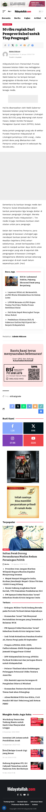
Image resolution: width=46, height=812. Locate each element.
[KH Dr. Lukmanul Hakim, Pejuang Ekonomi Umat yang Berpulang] (11, 281)
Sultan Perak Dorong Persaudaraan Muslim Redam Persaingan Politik (20, 556)
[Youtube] (33, 440)
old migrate (15, 396)
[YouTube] (24, 794)
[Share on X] (12, 45)
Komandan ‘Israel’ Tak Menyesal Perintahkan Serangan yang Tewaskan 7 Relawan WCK (23, 619)
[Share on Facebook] (8, 45)
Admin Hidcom (14, 51)
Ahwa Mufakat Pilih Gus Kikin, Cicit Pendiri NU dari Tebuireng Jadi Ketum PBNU (21, 700)
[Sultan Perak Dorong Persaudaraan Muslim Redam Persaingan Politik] (23, 538)
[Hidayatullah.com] (23, 11)
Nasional (7, 24)
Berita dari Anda (36, 721)
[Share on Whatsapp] (16, 45)
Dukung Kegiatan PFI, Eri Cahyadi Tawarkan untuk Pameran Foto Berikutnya (15, 766)
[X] (33, 428)
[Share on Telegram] (20, 45)
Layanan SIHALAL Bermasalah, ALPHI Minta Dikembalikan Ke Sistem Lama (22, 295)
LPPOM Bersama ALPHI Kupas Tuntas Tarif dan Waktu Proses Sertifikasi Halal (20, 305)
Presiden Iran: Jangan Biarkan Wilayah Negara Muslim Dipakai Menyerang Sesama (19, 572)
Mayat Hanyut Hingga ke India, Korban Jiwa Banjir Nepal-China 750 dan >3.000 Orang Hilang (23, 581)
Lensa (34, 740)
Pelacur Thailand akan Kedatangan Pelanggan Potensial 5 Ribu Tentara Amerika (21, 671)
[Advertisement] (23, 99)
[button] (5, 11)
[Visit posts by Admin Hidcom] (5, 54)
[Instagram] (13, 440)
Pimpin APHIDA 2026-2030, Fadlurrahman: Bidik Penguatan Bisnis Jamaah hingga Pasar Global (22, 648)
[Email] (24, 45)
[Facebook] (13, 428)
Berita (6, 549)
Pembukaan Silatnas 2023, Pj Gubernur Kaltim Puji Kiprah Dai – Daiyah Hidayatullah (21, 322)
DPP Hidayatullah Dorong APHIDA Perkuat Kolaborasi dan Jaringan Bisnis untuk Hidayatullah (22, 660)
